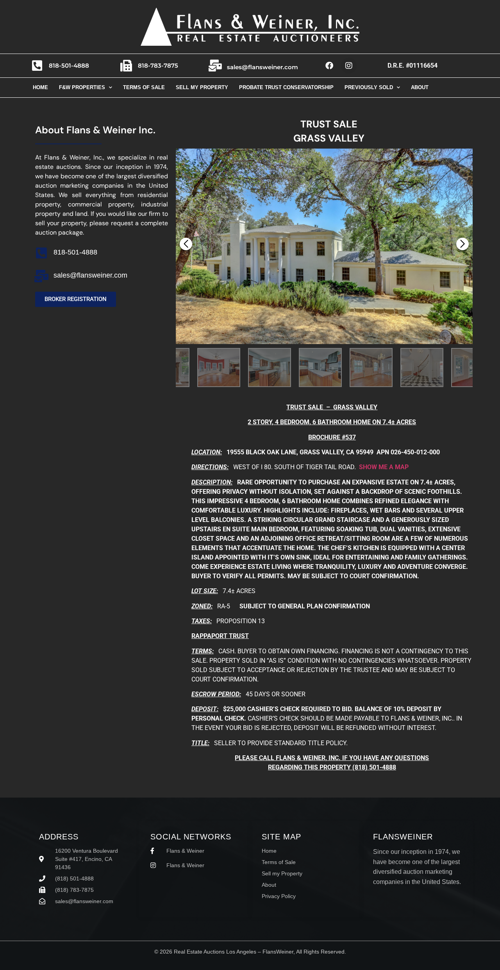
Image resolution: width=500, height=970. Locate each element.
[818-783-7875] (126, 66)
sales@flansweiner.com (262, 67)
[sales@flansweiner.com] (215, 66)
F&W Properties (82, 87)
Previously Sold (369, 87)
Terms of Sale (144, 87)
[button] (462, 244)
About (420, 87)
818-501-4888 (69, 65)
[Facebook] (329, 66)
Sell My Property (202, 87)
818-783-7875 (158, 65)
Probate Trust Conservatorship (286, 87)
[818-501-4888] (37, 66)
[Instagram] (349, 66)
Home (40, 87)
